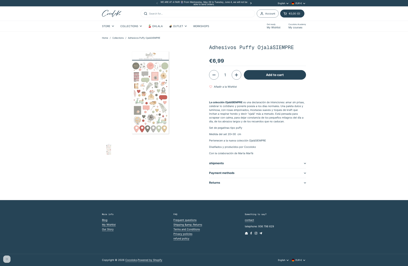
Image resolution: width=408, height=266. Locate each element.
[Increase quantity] (236, 75)
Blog (104, 220)
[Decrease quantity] (214, 75)
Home (105, 37)
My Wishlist (109, 224)
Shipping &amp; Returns (187, 224)
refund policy (181, 238)
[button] (292, 14)
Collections (118, 37)
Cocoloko (131, 260)
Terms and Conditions (186, 229)
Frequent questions (185, 220)
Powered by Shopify (150, 260)
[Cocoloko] (111, 13)
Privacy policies (182, 233)
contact (249, 220)
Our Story (108, 229)
